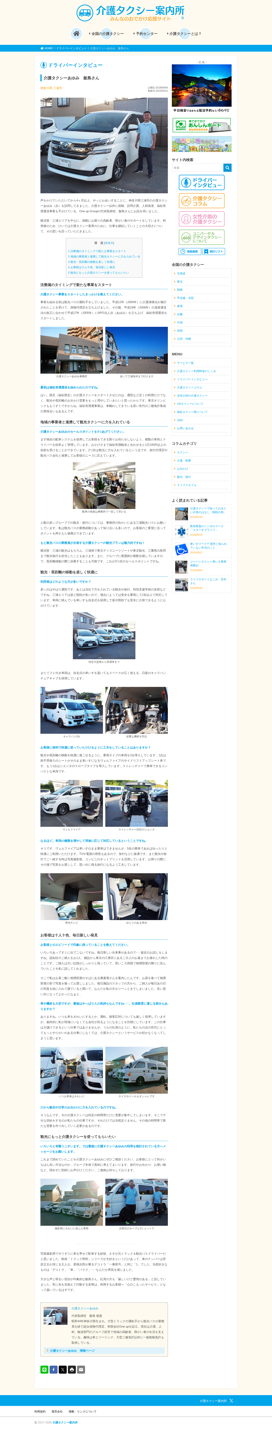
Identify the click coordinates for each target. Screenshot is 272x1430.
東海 (180, 306)
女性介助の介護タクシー (192, 395)
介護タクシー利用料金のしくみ (196, 371)
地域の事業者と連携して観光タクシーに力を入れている (104, 256)
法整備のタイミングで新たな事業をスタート (97, 251)
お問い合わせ (185, 428)
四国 (180, 330)
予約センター (146, 34)
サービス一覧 (185, 362)
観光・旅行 (184, 476)
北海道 (181, 273)
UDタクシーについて (190, 403)
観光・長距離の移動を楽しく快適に (91, 261)
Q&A (180, 420)
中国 (180, 322)
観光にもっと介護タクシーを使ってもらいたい (98, 272)
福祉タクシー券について (192, 411)
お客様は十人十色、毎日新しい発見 (91, 267)
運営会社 (57, 1411)
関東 (180, 289)
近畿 (180, 314)
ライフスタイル (187, 485)
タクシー (182, 452)
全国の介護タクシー (107, 34)
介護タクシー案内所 (65, 1422)
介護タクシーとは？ (185, 34)
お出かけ (182, 468)
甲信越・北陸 (185, 298)
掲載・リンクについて (83, 1411)
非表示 (109, 243)
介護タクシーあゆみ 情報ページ (72, 1350)
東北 (180, 281)
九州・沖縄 (184, 338)
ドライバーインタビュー (192, 379)
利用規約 (40, 1411)
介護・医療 (184, 460)
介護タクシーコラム (189, 387)
